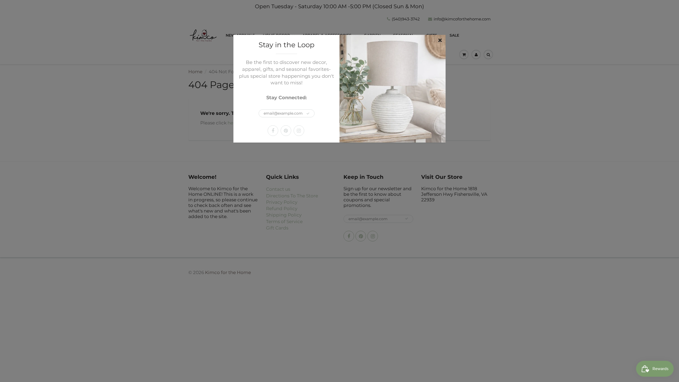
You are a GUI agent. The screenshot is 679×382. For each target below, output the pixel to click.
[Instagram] (299, 130)
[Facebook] (273, 130)
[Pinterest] (286, 130)
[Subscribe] (308, 113)
